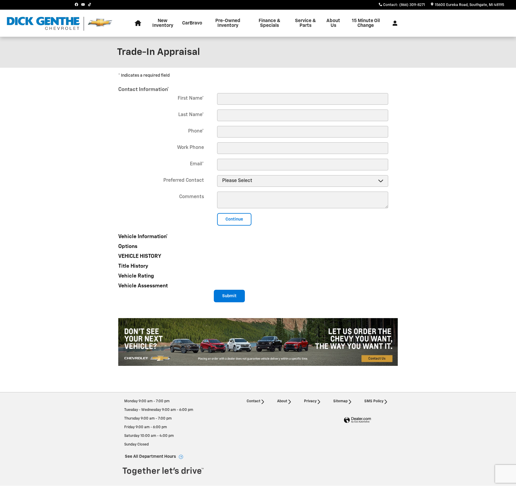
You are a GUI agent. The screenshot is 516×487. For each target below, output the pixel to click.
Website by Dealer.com (357, 420)
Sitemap (340, 401)
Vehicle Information (143, 236)
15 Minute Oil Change (366, 23)
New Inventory (162, 23)
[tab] (258, 88)
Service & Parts (305, 23)
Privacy (310, 401)
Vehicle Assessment (143, 286)
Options (127, 246)
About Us (333, 23)
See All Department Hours (150, 456)
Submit (229, 296)
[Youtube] (83, 4)
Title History (133, 266)
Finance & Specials (269, 23)
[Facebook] (76, 4)
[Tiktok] (90, 4)
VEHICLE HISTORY (139, 256)
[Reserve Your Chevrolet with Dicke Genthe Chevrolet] (258, 342)
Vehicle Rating (136, 276)
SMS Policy (373, 401)
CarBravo (192, 23)
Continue (234, 219)
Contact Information (143, 89)
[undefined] (258, 342)
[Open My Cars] (393, 23)
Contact (253, 401)
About (282, 401)
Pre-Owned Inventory (227, 23)
